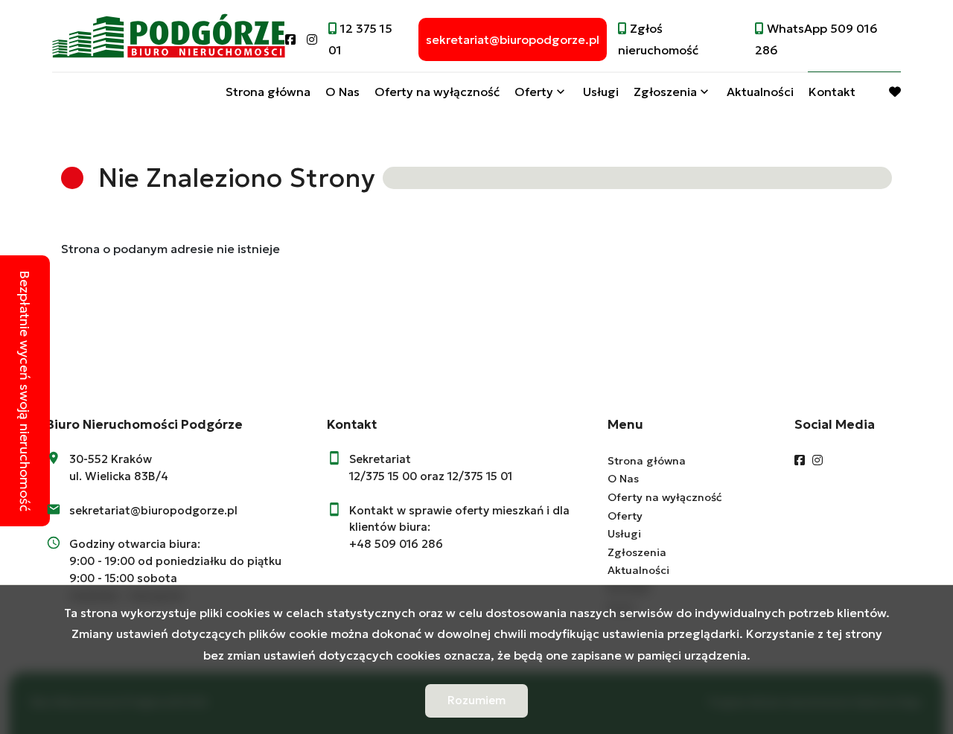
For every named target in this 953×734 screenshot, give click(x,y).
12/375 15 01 (479, 476)
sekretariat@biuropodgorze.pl (153, 510)
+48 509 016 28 (392, 544)
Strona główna (268, 91)
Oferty (533, 91)
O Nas (342, 91)
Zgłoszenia (637, 552)
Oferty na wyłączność (437, 91)
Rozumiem (476, 700)
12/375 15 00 (383, 476)
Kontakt (832, 91)
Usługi (601, 91)
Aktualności (760, 91)
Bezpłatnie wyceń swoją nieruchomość (25, 390)
